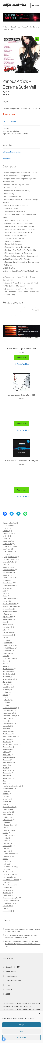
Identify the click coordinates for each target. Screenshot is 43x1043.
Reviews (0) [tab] (7, 158)
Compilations (15, 27)
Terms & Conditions (13, 980)
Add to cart (21, 358)
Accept (21, 1025)
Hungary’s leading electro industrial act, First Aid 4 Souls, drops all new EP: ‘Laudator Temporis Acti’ (22, 943)
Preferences (21, 1037)
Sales (8, 985)
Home (7, 27)
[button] (39, 1014)
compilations (11, 134)
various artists (22, 134)
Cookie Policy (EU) (13, 967)
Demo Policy (10, 971)
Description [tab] (7, 145)
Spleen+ (9, 989)
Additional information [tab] (12, 152)
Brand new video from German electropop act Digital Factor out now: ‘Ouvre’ (21, 936)
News (8, 994)
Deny (21, 1031)
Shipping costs (11, 976)
